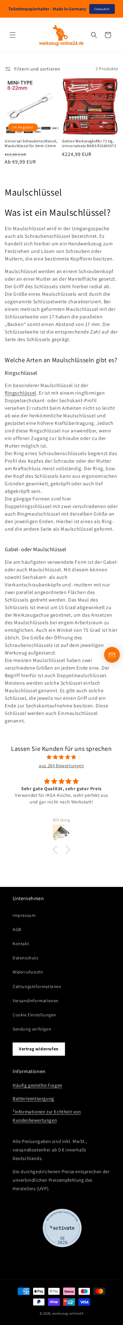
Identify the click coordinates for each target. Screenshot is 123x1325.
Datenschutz (25, 958)
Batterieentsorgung (33, 1098)
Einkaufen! (102, 9)
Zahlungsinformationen (37, 986)
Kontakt (21, 943)
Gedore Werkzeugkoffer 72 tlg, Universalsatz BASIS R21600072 (89, 143)
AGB (17, 929)
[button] (13, 35)
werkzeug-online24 (67, 1313)
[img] (61, 757)
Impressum (24, 915)
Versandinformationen (36, 1000)
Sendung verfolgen (32, 1029)
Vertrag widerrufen (39, 1049)
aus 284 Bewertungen (61, 765)
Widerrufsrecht (28, 972)
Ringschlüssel (20, 393)
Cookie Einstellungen (34, 1015)
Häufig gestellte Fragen (37, 1085)
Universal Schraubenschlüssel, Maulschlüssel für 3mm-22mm (31, 143)
